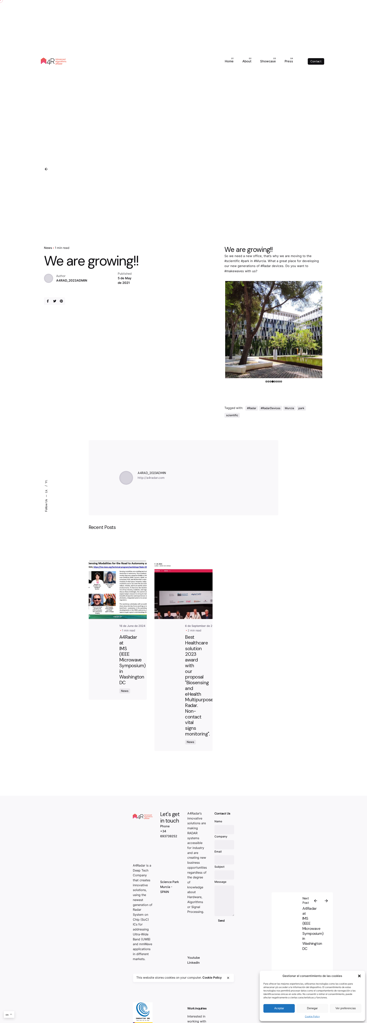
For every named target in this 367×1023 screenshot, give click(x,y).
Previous (219, 329)
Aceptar (279, 1008)
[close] (228, 977)
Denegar (312, 1008)
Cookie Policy (312, 1016)
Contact (316, 61)
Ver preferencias (345, 1008)
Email (218, 851)
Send (221, 921)
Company (220, 836)
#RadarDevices (270, 408)
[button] (359, 976)
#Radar (251, 408)
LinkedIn (193, 962)
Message (220, 881)
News (48, 248)
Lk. (46, 490)
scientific (232, 415)
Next (328, 329)
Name (218, 821)
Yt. (46, 481)
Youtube (193, 957)
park (301, 408)
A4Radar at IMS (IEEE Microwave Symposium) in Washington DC (313, 928)
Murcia (289, 408)
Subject (219, 866)
